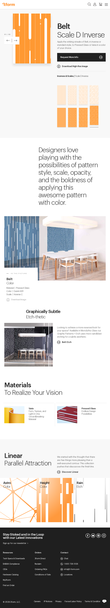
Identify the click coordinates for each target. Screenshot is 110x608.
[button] (8, 40)
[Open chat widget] (104, 601)
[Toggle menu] (106, 4)
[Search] (89, 4)
